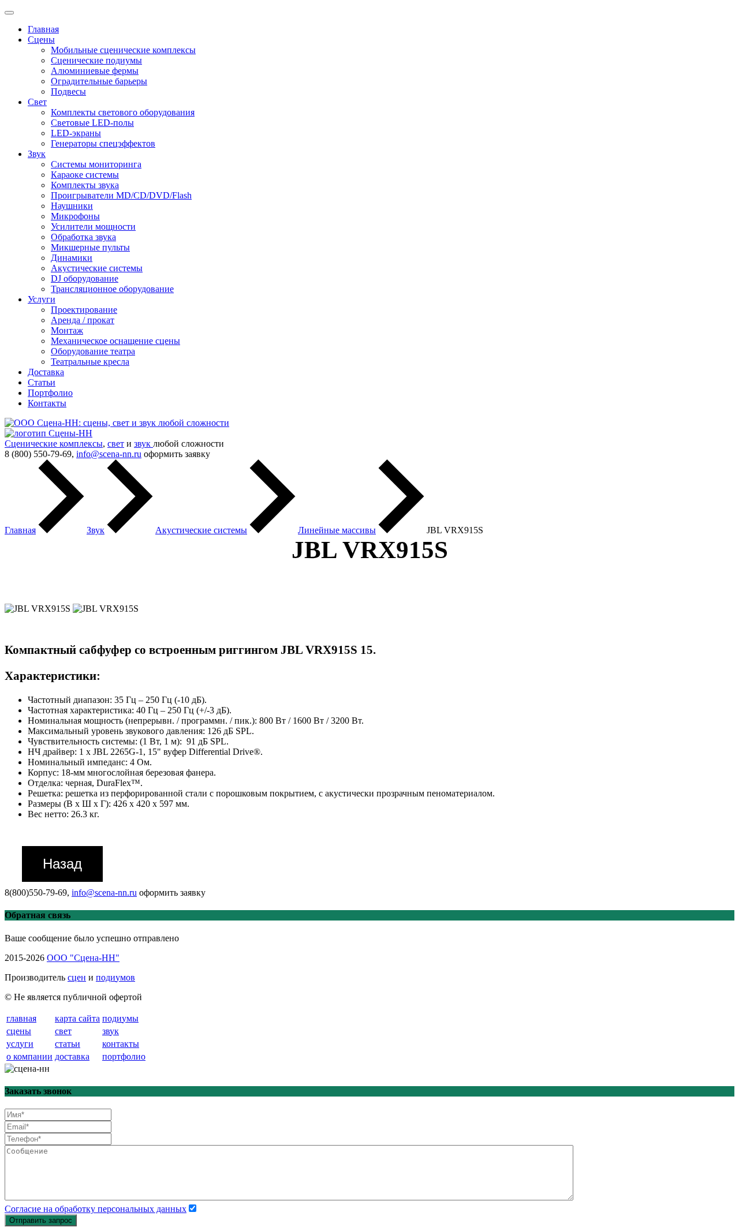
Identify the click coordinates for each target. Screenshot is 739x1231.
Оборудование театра (93, 351)
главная (21, 1018)
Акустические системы (97, 268)
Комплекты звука (85, 185)
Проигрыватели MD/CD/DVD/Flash (121, 195)
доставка (72, 1056)
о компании (29, 1056)
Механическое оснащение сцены (115, 341)
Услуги (41, 299)
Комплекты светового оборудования (123, 112)
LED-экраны (76, 133)
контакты (120, 1044)
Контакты (47, 403)
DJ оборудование (84, 278)
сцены (18, 1031)
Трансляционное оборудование (112, 289)
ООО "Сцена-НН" (83, 958)
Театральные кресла (90, 361)
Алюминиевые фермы (95, 71)
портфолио (123, 1056)
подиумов (115, 977)
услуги (19, 1044)
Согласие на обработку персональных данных (95, 1209)
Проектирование (84, 310)
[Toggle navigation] (9, 12)
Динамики (71, 258)
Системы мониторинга (96, 164)
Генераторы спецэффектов (103, 143)
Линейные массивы (337, 530)
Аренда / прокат (82, 320)
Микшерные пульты (90, 247)
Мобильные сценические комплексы (123, 50)
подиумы (120, 1018)
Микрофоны (75, 216)
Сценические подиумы (96, 60)
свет (115, 443)
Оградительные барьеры (99, 81)
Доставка (46, 372)
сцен (77, 977)
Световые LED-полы (92, 123)
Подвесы (68, 91)
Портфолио (50, 393)
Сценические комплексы (54, 443)
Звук (37, 154)
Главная (43, 29)
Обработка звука (83, 237)
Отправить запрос (40, 1220)
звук (143, 443)
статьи (67, 1044)
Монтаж (67, 330)
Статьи (41, 382)
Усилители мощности (93, 226)
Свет (37, 102)
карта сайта (77, 1018)
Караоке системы (85, 174)
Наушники (72, 206)
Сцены (41, 39)
